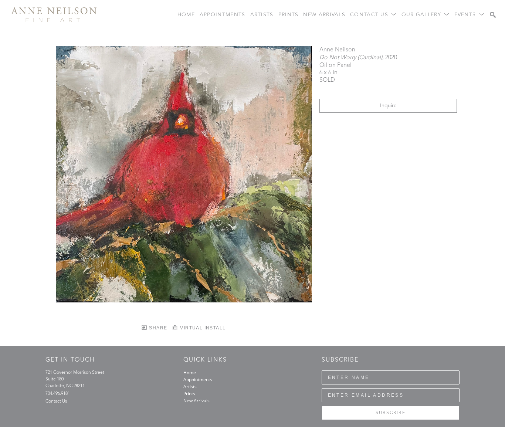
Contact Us (56, 401)
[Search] (493, 15)
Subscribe (391, 413)
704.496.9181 (57, 394)
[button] (373, 15)
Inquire (388, 105)
